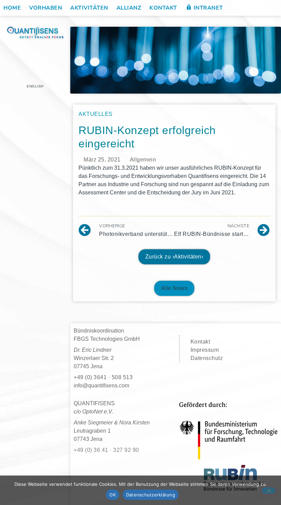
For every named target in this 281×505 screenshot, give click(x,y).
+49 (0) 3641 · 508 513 (103, 377)
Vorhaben (45, 8)
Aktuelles (95, 114)
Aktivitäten (89, 8)
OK (112, 494)
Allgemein (143, 160)
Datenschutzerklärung (150, 494)
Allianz (129, 8)
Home (12, 8)
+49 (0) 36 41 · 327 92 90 (106, 450)
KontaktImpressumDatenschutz (207, 350)
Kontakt (163, 8)
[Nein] (268, 490)
